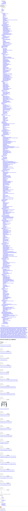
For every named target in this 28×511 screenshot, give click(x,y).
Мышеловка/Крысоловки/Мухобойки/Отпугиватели (9, 308)
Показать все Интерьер (4, 90)
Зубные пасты (4, 107)
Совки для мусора (5, 153)
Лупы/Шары (4, 41)
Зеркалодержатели (5, 291)
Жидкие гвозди (5, 15)
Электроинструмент (5, 316)
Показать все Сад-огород (4, 170)
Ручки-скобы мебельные (6, 296)
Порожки (4, 222)
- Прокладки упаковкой (3, 333)
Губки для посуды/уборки (6, 259)
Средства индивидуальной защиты (6, 216)
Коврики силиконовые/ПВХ (6, 101)
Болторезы (4, 56)
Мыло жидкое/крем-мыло (6, 111)
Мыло (3, 110)
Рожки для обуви (5, 260)
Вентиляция (3, 35)
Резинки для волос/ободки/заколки (7, 44)
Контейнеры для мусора (6, 145)
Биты (3, 55)
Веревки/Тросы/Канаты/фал (6, 275)
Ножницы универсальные (6, 42)
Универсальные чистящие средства (7, 33)
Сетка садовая (4, 168)
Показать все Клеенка (4, 94)
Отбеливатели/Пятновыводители (7, 28)
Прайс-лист (3, 9)
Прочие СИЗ (4, 218)
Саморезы (4, 119)
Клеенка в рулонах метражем (6, 92)
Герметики (4, 14)
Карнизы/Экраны (5, 180)
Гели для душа (4, 104)
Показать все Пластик (4, 155)
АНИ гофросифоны (5, 173)
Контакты (3, 10)
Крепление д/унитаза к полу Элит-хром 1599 (5, 429)
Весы (3, 126)
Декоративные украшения (5, 46)
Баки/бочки (4, 136)
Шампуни (4, 113)
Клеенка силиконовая (5, 93)
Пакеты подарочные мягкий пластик (7, 279)
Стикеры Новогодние (5, 133)
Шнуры (4, 287)
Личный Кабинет (4, 503)
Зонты (3, 40)
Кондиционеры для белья (6, 26)
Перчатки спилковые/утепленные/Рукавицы (8, 217)
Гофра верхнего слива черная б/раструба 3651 (6, 353)
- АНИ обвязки (2, 329)
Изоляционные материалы (6, 318)
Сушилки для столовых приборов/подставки (8, 254)
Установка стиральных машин (6, 196)
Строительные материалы (5, 220)
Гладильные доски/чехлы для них (7, 230)
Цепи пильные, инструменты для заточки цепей (8, 315)
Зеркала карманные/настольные (6, 39)
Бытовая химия (2, 327)
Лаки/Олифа (4, 19)
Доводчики (4, 290)
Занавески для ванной (5, 178)
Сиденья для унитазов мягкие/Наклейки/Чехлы (8, 193)
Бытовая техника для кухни (6, 125)
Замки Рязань (4, 50)
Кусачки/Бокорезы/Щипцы (6, 63)
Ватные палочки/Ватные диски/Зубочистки (8, 210)
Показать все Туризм (4, 274)
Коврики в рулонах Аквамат (6, 96)
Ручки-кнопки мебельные (6, 294)
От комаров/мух (5, 302)
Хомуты (4, 198)
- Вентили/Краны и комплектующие (11, 330)
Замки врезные (4, 48)
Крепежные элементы (5, 203)
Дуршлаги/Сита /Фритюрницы (6, 245)
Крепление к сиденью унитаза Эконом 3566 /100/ (6, 436)
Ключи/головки (5, 62)
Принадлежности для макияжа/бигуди (7, 43)
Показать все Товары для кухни (5, 258)
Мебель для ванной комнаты (6, 184)
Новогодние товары (6, 328)
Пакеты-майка (4, 282)
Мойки (4, 185)
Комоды (4, 83)
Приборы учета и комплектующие (7, 187)
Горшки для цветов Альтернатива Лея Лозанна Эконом (9, 141)
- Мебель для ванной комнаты (14, 332)
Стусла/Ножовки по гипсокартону (7, 76)
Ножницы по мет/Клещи (6, 67)
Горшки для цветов (5, 140)
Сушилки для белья (5, 237)
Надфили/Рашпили (5, 65)
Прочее (4, 214)
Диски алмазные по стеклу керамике (7, 57)
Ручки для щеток (5, 261)
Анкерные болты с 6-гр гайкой (6, 115)
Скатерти (4, 235)
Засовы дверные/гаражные (6, 202)
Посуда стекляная (5, 157)
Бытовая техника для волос (6, 124)
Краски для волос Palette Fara (6, 109)
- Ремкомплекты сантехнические (22, 333)
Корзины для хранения (5, 85)
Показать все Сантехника (5, 199)
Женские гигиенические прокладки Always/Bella (8, 212)
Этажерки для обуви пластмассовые (7, 88)
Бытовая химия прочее (5, 13)
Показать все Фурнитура (4, 300)
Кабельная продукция (5, 319)
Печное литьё (3, 135)
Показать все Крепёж (4, 121)
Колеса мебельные (5, 292)
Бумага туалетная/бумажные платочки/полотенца (9, 209)
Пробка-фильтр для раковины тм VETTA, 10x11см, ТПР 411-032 (8, 457)
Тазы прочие (4, 154)
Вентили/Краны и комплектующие (7, 177)
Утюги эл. (4, 128)
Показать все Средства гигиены (5, 215)
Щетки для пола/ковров (6, 266)
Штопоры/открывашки (5, 257)
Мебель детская (5, 233)
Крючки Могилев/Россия (6, 293)
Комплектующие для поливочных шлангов (8, 161)
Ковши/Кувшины (5, 144)
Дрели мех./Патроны (5, 59)
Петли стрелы (4, 205)
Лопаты (4, 306)
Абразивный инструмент (6, 54)
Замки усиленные (5, 51)
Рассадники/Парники (5, 166)
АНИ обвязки (4, 174)
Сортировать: (1, 341)
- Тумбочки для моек (23, 334)
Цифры (4, 299)
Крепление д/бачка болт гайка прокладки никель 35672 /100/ (7, 394)
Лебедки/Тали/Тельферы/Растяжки (7, 64)
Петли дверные (5, 204)
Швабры (4, 310)
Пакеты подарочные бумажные (6, 278)
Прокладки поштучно (5, 188)
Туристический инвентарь (6, 273)
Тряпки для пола (5, 264)
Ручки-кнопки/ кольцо (5, 295)
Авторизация (4, 2)
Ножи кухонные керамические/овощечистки (8, 251)
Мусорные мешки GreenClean (6, 276)
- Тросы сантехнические (17, 334)
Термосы (4, 238)
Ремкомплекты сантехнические (6, 190)
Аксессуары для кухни (5, 229)
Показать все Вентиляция (5, 37)
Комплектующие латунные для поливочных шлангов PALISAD (10, 162)
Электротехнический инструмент (7, 79)
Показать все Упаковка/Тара (5, 288)
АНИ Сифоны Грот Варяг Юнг (6, 175)
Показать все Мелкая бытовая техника (6, 130)
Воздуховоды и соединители (6, 36)
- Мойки (20, 332)
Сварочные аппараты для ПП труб (7, 191)
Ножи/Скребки (5, 66)
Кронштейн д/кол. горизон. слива (4, 443)
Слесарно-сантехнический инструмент (7, 73)
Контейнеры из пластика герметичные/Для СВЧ (8, 146)
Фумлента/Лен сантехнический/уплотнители (8, 197)
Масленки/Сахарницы (5, 148)
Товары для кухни (22, 336)
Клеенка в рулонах (5, 91)
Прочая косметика (5, 112)
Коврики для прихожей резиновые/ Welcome (8, 99)
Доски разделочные (5, 244)
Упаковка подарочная (5, 286)
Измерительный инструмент (6, 61)
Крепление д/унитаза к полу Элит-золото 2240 (6, 422)
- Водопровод (17, 330)
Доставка (3, 497)
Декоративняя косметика (25, 327)
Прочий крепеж (5, 118)
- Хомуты (23, 335)
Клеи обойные (4, 16)
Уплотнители (4, 227)
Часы (3, 241)
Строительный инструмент (6, 75)
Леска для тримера (4, 122)
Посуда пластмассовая (5, 150)
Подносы (4, 149)
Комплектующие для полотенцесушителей (8, 181)
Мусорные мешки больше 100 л (6, 277)
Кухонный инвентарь (5, 250)
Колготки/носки (3, 103)
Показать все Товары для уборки (5, 267)
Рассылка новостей (4, 505)
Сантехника (3, 325)
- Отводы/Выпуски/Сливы (24, 332)
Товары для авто (14, 336)
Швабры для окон (5, 311)
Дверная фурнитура (5, 289)
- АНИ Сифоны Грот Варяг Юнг (12, 329)
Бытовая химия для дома (4, 25)
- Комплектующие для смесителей (19, 331)
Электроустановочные (5, 322)
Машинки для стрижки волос (6, 127)
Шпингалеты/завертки (5, 207)
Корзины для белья (5, 84)
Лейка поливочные (5, 163)
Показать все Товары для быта (5, 243)
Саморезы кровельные (5, 120)
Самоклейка (4, 223)
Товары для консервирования (6, 169)
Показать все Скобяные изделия (5, 208)
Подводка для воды (5, 186)
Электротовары (3, 317)
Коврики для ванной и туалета (6, 97)
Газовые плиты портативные (6, 268)
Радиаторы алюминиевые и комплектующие (8, 189)
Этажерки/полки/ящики (6, 89)
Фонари (4, 321)
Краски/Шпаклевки (5, 18)
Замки (2, 47)
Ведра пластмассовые (5, 138)
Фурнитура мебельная (5, 298)
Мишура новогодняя (5, 132)
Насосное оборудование (6, 314)
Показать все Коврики (4, 102)
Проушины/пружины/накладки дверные (7, 206)
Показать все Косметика (4, 114)
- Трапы (13, 334)
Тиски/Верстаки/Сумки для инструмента (8, 77)
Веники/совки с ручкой (5, 139)
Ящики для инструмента (6, 80)
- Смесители (10, 334)
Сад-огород (3, 159)
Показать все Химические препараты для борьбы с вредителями (9, 304)
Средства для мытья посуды (6, 31)
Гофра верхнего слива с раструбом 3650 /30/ (5, 346)
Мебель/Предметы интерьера (6, 86)
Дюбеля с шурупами (5, 117)
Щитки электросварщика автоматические (6, 312)
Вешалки (4, 82)
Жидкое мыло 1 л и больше (6, 106)
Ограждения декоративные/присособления (8, 164)
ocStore (4, 508)
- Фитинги (8, 335)
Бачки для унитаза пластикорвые (7, 176)
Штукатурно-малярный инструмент (7, 78)
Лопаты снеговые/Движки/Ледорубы (7, 307)
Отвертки (4, 69)
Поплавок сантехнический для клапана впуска (6, 450)
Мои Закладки (3, 504)
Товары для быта (4, 228)
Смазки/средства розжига (6, 22)
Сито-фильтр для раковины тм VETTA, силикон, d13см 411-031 (8, 464)
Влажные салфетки (5, 211)
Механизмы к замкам (5, 52)
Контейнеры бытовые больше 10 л (7, 232)
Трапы (4, 194)
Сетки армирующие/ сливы (6, 224)
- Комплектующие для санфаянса (10, 331)
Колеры (4, 17)
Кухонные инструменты (6, 248)
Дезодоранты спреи (5, 105)
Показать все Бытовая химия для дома (6, 34)
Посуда (2, 156)
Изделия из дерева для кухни (6, 246)
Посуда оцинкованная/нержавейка (7, 309)
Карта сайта (3, 500)
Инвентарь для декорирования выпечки (7, 247)
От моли (4, 303)
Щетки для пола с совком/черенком (7, 265)
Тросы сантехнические (5, 195)
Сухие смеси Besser (5, 226)
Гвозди (4, 201)
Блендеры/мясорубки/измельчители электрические (9, 123)
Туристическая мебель (5, 272)
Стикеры (4, 225)
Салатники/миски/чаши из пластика (7, 152)
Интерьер (3, 81)
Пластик (13, 328)
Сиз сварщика (4, 219)
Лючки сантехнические (5, 183)
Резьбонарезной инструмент (6, 71)
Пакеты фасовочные (5, 281)
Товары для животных (5, 239)
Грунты (4, 160)
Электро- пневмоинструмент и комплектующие (7, 313)
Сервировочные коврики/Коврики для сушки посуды (9, 262)
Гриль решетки (4, 269)
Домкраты (4, 58)
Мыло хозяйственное (5, 27)
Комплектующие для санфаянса (6, 182)
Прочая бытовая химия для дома (7, 29)
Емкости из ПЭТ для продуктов (6, 143)
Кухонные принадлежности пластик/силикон (8, 249)
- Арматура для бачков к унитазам (21, 329)
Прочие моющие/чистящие (6, 30)
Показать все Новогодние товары (5, 134)
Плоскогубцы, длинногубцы (6, 70)
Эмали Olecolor (5, 23)
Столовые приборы (5, 253)
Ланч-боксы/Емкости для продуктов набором (8, 147)
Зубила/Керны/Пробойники (6, 60)
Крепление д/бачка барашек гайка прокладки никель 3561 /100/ (8, 387)
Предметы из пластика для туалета (7, 151)
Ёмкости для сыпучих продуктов (7, 142)
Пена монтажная (5, 20)
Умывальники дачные (5, 240)
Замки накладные (5, 49)
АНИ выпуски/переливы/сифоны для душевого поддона (9, 172)
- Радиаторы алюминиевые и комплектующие (11, 333)
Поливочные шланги (5, 165)
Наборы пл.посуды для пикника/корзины (8, 270)
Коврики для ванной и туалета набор (7, 98)
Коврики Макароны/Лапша (6, 100)
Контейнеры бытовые (5, 231)
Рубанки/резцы (5, 72)
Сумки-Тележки (5, 236)
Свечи (3, 21)
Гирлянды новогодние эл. (6, 131)
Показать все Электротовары (5, 323)
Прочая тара (4, 283)
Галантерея (3, 38)
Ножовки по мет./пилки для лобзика (7, 68)
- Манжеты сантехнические (7, 332)
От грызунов (4, 301)
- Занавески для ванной (22, 330)
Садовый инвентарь (5, 167)
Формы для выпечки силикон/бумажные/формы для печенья (10, 256)
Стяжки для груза (5, 285)
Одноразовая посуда (5, 271)
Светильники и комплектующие (7, 320)
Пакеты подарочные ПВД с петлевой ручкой (8, 280)
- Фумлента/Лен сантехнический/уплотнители (16, 335)
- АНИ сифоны (6, 329)
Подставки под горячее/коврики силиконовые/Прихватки (9, 252)
